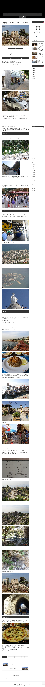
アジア (17, 684)
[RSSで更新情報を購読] (39, 36)
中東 (27, 684)
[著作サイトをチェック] (36, 36)
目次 (14, 48)
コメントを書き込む (15, 675)
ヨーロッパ (24, 684)
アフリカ (20, 684)
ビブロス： (11, 53)
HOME (15, 684)
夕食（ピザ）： (12, 54)
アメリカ (30, 684)
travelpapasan (38, 31)
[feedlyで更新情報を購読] (38, 36)
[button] (43, 40)
